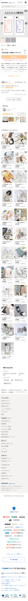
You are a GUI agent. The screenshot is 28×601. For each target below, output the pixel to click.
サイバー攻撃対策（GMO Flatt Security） (9, 588)
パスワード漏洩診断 (5, 579)
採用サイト (19, 554)
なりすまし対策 (4, 590)
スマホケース (21, 374)
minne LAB (4, 434)
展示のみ (14, 57)
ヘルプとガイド (5, 470)
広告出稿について (6, 458)
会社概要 (3, 490)
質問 (10, 45)
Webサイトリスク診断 (15, 579)
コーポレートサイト (11, 554)
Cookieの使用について (18, 486)
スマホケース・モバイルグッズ (9, 374)
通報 (15, 45)
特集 (2, 414)
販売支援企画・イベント (8, 437)
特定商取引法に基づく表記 (6, 486)
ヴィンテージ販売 (6, 426)
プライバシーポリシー (17, 488)
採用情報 (8, 490)
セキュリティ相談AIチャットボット (8, 581)
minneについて (5, 400)
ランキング (4, 411)
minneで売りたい (6, 421)
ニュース (3, 449)
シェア (4, 45)
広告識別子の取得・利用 (6, 488)
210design (6, 49)
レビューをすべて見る (14, 99)
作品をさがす (5, 406)
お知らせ (3, 467)
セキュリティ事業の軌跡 (14, 590)
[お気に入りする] (25, 50)
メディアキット (14, 490)
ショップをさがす (6, 409)
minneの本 (4, 451)
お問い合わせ (5, 478)
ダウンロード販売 (6, 429)
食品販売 (3, 423)
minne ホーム (4, 389)
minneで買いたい (6, 403)
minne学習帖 (4, 446)
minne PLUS (4, 431)
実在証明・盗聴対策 (5, 583)
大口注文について (6, 461)
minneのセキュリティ (7, 476)
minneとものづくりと (7, 443)
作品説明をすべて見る (13, 76)
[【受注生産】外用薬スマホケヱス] (10, 87)
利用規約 (3, 473)
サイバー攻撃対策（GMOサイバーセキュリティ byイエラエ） (13, 585)
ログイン (20, 2)
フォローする (21, 113)
